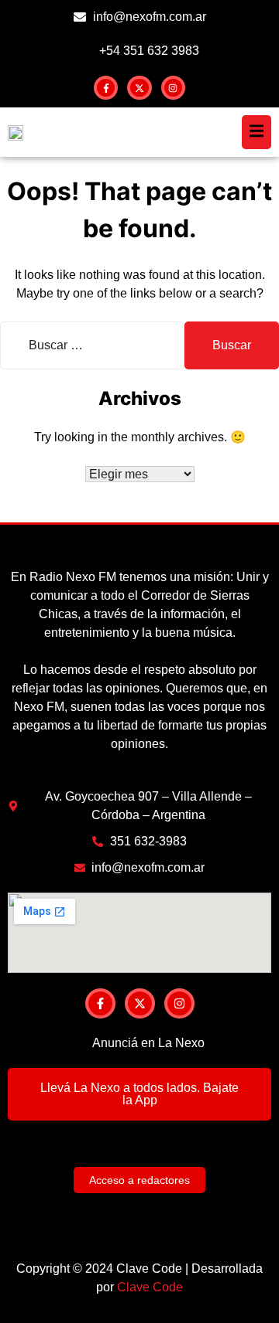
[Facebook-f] (106, 88)
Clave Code (150, 1287)
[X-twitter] (139, 88)
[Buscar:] (92, 345)
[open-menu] (256, 132)
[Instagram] (173, 88)
